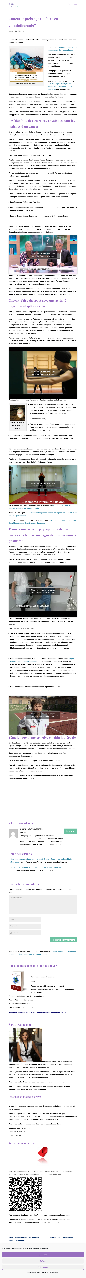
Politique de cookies (33, 1272)
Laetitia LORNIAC (17, 31)
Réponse (70, 831)
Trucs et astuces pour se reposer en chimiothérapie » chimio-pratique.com (40, 867)
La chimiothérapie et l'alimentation (59, 1237)
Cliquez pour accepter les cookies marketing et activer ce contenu (43, 254)
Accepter (43, 1255)
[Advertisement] (43, 795)
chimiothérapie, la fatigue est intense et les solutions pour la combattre (60, 87)
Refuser (43, 1261)
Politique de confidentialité (49, 1272)
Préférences (43, 1267)
